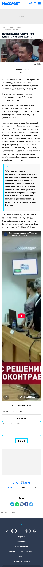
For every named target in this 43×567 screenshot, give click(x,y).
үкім (21, 411)
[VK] (16, 531)
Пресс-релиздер (21, 546)
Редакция (21, 556)
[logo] (12, 3)
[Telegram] (30, 531)
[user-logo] (31, 5)
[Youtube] (12, 531)
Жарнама (21, 537)
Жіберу (21, 441)
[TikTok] (7, 531)
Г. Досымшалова (23, 405)
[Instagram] (26, 531)
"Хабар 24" (31, 89)
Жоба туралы (21, 542)
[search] (35, 3)
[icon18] (21, 526)
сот (17, 411)
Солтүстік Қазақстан (8, 411)
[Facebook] (21, 531)
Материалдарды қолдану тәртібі (21, 551)
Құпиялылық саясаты (21, 561)
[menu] (39, 3)
